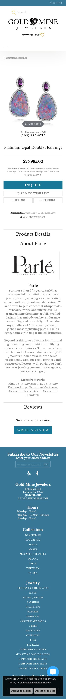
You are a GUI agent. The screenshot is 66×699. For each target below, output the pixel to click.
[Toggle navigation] (5, 46)
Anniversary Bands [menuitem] (33, 621)
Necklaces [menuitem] (33, 631)
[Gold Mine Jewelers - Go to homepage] (33, 23)
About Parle (33, 243)
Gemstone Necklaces (43, 387)
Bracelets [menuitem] (33, 607)
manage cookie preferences (35, 682)
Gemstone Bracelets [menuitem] (33, 664)
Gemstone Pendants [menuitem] (33, 668)
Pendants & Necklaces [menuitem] (33, 588)
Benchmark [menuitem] (33, 535)
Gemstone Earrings (16, 58)
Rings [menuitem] (33, 593)
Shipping (18, 200)
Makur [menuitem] (33, 549)
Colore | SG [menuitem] (33, 540)
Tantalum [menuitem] (33, 568)
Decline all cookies (21, 690)
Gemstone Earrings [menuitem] (33, 650)
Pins (11, 383)
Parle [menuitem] (33, 564)
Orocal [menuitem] (33, 559)
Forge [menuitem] (33, 545)
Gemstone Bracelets (22, 391)
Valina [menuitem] (33, 573)
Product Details (33, 234)
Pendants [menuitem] (33, 616)
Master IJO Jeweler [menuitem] (33, 554)
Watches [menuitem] (33, 612)
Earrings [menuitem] (33, 602)
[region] (33, 98)
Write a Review (33, 430)
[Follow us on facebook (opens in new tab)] (37, 473)
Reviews (33, 407)
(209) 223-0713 (33, 135)
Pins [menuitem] (33, 640)
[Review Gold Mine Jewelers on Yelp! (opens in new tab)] (29, 473)
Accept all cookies (45, 690)
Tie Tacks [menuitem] (33, 645)
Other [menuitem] (33, 626)
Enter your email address (33, 458)
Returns (48, 200)
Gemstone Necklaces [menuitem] (33, 659)
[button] (55, 3)
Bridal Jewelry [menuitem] (33, 598)
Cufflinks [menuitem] (33, 635)
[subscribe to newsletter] (46, 464)
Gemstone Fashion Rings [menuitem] (33, 654)
